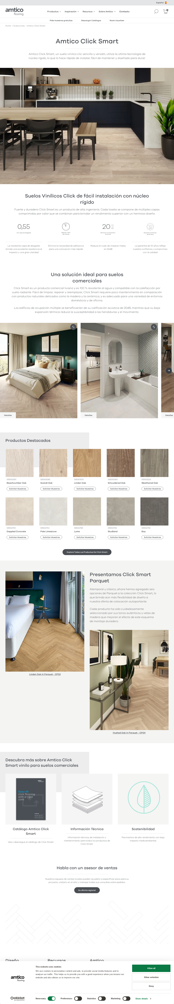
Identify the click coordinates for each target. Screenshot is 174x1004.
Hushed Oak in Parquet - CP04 (129, 732)
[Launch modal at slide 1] (154, 327)
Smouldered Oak (116, 482)
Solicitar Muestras (17, 488)
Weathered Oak (150, 482)
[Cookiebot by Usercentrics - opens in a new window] (17, 999)
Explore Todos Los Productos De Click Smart (87, 552)
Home (8, 26)
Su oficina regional (87, 890)
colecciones (19, 26)
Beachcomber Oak (16, 482)
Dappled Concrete (16, 531)
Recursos (87, 11)
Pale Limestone (48, 531)
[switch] (78, 998)
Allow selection (151, 977)
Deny (151, 986)
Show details (141, 998)
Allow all (151, 968)
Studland (112, 531)
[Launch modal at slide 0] (73, 327)
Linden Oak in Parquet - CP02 (45, 674)
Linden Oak (80, 482)
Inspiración (70, 11)
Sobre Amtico (106, 11)
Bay (144, 531)
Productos (52, 11)
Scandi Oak (46, 482)
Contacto (124, 11)
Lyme (77, 531)
